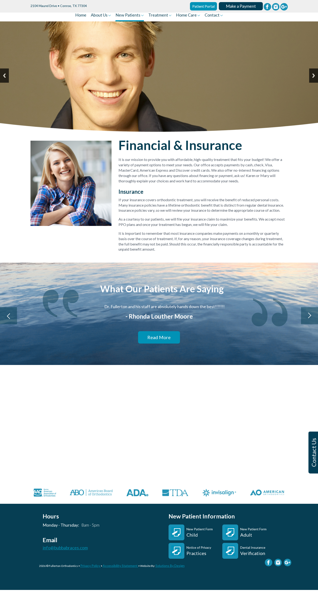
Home (80, 15)
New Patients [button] (128, 15)
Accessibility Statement (120, 566)
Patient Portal (203, 6)
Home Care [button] (186, 15)
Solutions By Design (170, 566)
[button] (8, 315)
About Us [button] (99, 15)
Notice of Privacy (198, 550)
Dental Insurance (252, 550)
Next (313, 75)
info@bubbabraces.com (65, 548)
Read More (159, 337)
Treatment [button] (158, 15)
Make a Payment (241, 6)
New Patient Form (199, 532)
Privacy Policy (90, 566)
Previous (4, 75)
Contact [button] (212, 15)
